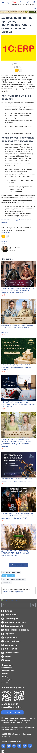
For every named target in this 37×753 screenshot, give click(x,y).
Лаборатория (11, 618)
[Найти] (33, 605)
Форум (8, 656)
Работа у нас (6, 680)
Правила (5, 674)
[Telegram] (3, 746)
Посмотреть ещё (18, 565)
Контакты (5, 683)
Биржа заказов (12, 652)
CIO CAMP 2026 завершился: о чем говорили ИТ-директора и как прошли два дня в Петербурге (18, 404)
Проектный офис (13, 641)
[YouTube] (25, 746)
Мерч (7, 660)
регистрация (7, 592)
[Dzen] (19, 746)
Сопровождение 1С (14, 626)
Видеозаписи (11, 649)
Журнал (8, 611)
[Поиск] (8, 3)
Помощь (4, 677)
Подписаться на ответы (12, 572)
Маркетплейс (11, 637)
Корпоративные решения (17, 630)
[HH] (14, 746)
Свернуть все (6, 582)
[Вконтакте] (9, 746)
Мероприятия (11, 645)
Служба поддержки (14, 687)
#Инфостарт (4, 241)
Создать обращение (12, 712)
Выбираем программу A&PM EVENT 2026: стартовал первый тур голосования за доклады (17, 367)
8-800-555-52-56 (9, 704)
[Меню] (3, 3)
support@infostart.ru (11, 707)
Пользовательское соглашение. (13, 727)
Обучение (9, 634)
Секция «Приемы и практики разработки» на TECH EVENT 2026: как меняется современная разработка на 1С (17, 290)
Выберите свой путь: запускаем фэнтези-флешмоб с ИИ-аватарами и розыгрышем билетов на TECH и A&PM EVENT (17, 516)
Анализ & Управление (15, 622)
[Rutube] (30, 746)
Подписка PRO (7, 671)
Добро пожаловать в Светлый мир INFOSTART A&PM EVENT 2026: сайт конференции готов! (15, 553)
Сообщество (6, 668)
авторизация (18, 592)
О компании (7, 665)
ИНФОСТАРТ (6, 232)
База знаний (11, 615)
